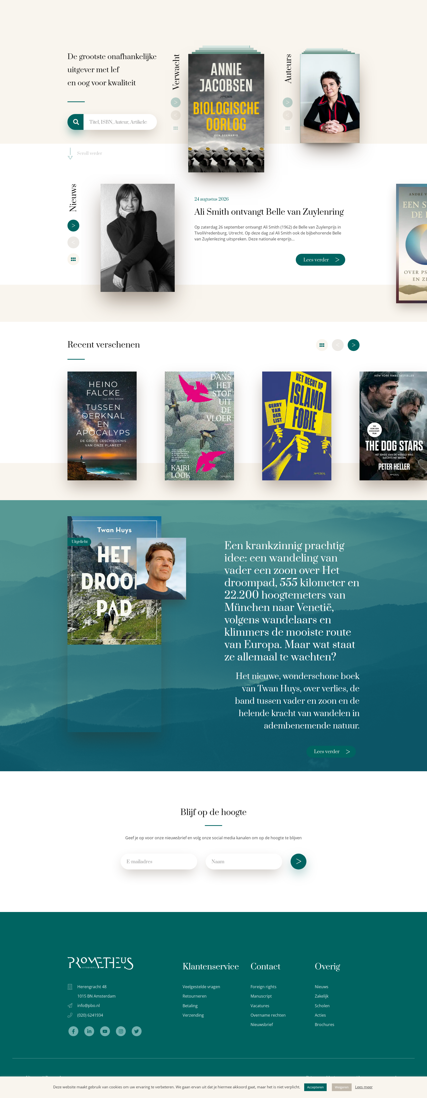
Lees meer (364, 1086)
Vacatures (260, 1005)
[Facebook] (73, 1031)
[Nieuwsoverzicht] (73, 259)
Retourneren (195, 996)
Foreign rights (264, 986)
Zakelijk (321, 996)
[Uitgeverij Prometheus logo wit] (100, 963)
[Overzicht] (176, 128)
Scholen (322, 1005)
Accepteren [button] (315, 1087)
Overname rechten (268, 1015)
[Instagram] (121, 1031)
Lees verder (321, 260)
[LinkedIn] (89, 1031)
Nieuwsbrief (262, 1024)
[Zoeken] (75, 122)
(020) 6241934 (90, 1015)
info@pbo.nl (88, 1005)
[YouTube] (105, 1031)
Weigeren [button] (342, 1087)
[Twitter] (137, 1031)
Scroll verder (89, 154)
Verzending (193, 1015)
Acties (320, 1015)
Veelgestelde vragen (201, 986)
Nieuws (321, 986)
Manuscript (261, 996)
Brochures (324, 1024)
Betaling (190, 1005)
